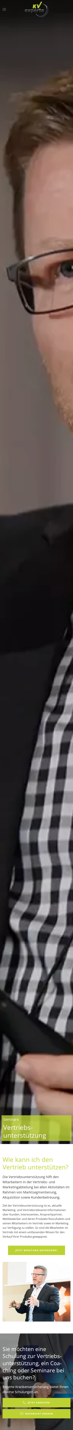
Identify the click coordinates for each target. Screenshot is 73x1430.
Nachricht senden (39, 1413)
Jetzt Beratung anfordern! (36, 1250)
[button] (4, 9)
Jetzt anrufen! (39, 1402)
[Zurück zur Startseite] (36, 9)
